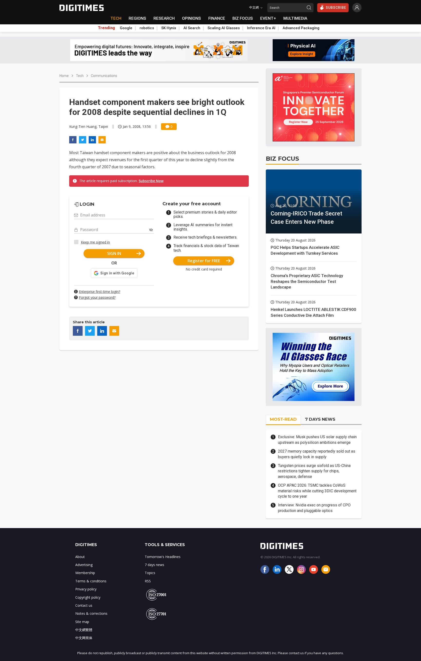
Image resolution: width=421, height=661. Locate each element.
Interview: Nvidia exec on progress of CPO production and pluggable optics (314, 508)
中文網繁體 (83, 629)
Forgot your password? (97, 297)
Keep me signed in (95, 242)
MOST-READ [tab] (283, 419)
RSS (148, 581)
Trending (106, 28)
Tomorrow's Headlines (163, 556)
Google (126, 28)
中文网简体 (83, 637)
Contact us (83, 605)
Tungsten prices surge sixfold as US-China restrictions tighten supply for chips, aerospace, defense (314, 471)
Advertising (84, 564)
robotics (147, 28)
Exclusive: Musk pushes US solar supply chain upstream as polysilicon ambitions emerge (317, 440)
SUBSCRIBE (336, 7)
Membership (85, 572)
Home (64, 76)
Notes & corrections (91, 613)
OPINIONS (191, 18)
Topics (150, 572)
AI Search (191, 28)
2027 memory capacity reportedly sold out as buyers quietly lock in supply (316, 454)
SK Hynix (168, 28)
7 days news (154, 564)
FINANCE (216, 18)
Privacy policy (85, 589)
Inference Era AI (261, 28)
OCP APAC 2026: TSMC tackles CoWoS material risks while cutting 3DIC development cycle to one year (317, 491)
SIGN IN (114, 253)
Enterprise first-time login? (99, 291)
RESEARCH (164, 18)
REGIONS (137, 18)
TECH (115, 18)
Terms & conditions (90, 581)
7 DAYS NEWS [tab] (320, 419)
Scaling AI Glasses (224, 28)
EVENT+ (268, 18)
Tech (80, 76)
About (80, 556)
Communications (104, 76)
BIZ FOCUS (242, 18)
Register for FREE (204, 260)
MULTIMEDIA (295, 18)
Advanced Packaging (301, 28)
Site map (82, 621)
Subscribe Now (151, 180)
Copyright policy (87, 597)
